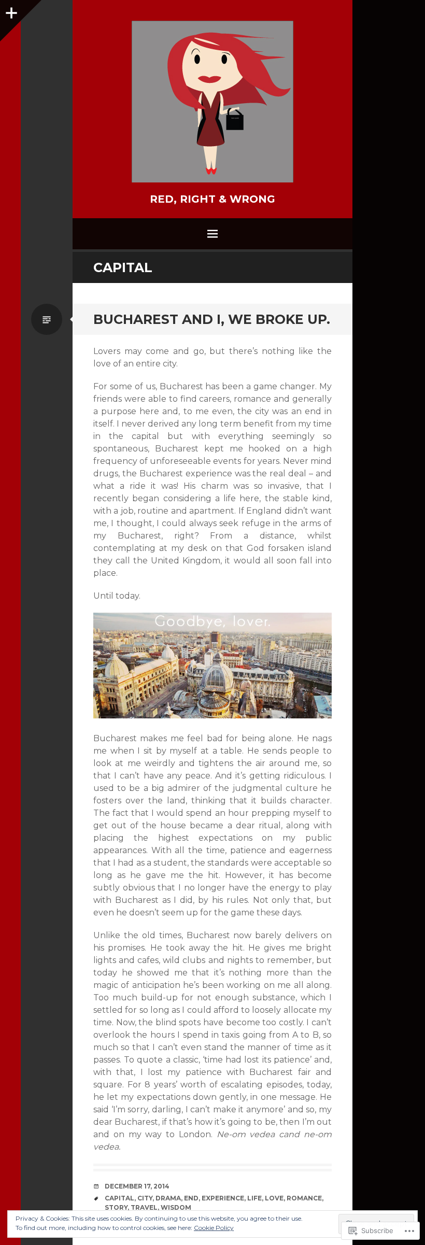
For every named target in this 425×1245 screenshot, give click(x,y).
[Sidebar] (10, 10)
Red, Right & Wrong (212, 199)
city (144, 1198)
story (116, 1207)
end (191, 1198)
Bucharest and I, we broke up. (211, 319)
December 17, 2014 (137, 1186)
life (254, 1198)
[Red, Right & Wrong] (212, 101)
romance (304, 1198)
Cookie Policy (214, 1228)
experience (223, 1198)
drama (168, 1198)
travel (144, 1207)
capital (119, 1198)
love (274, 1198)
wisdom (176, 1207)
